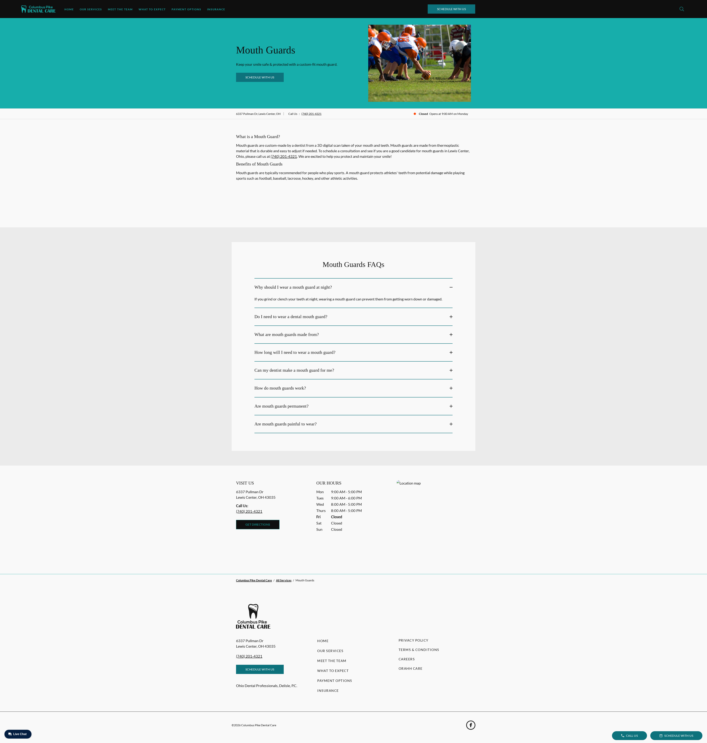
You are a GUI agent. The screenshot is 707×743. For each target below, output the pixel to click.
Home (69, 9)
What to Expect (152, 9)
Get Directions (257, 524)
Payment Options (186, 9)
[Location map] (434, 519)
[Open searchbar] (682, 9)
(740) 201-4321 (311, 113)
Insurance (216, 9)
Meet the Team (120, 9)
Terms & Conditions (419, 650)
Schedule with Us (451, 9)
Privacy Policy (413, 640)
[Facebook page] (470, 725)
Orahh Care (411, 668)
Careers (407, 659)
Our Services (91, 9)
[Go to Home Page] (38, 9)
